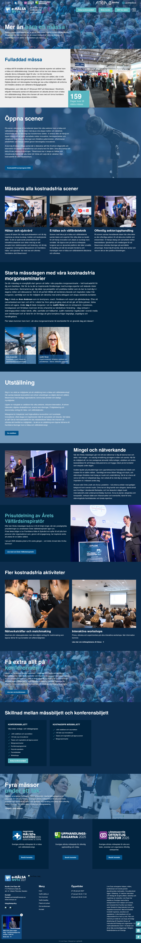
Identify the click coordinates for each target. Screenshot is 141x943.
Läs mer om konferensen (16, 692)
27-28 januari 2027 (77, 891)
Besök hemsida (26, 857)
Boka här (6, 937)
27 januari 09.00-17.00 (79, 894)
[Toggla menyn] (134, 10)
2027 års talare (122, 10)
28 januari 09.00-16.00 (79, 897)
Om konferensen (44, 906)
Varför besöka (43, 900)
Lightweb (79, 941)
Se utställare (11, 433)
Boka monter (105, 10)
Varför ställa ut (44, 894)
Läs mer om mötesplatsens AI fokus (87, 642)
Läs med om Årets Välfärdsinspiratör (20, 552)
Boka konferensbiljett (86, 10)
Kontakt (41, 909)
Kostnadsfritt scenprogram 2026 (19, 168)
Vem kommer (43, 897)
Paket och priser (44, 903)
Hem (40, 891)
